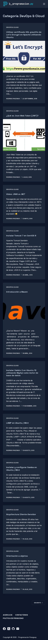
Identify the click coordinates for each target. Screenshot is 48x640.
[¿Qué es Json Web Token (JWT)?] (24, 135)
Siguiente (37, 603)
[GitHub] (13, 628)
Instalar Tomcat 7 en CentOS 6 (21, 235)
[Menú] (44, 4)
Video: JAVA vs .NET (15, 194)
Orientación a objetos (17, 556)
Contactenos (21, 615)
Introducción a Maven (17, 291)
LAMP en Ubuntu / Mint (17, 423)
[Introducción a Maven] (24, 311)
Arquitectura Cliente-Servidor (21, 514)
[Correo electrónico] (17, 628)
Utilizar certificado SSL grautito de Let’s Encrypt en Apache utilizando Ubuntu (23, 35)
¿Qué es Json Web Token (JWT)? (22, 115)
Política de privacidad (13, 618)
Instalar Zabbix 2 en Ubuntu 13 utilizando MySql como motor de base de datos (22, 373)
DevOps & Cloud (12, 27)
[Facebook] (4, 628)
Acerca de (7, 615)
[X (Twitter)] (8, 628)
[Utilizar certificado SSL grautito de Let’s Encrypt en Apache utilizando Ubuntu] (24, 57)
